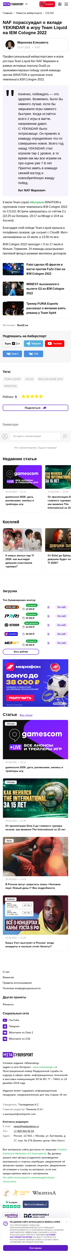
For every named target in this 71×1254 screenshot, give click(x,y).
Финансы (8, 1004)
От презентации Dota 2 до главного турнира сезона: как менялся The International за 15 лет (35, 827)
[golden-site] (21, 1193)
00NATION (10, 386)
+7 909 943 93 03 (24, 1131)
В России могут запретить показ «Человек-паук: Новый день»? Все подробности (33, 886)
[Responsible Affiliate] (36, 1216)
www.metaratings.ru (44, 1067)
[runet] (6, 1193)
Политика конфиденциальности (22, 988)
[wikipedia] (44, 1193)
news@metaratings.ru (26, 1126)
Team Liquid (12, 379)
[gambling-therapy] (11, 1216)
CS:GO (29, 379)
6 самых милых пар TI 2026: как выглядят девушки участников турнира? (19, 561)
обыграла (36, 202)
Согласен (35, 1248)
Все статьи (26, 715)
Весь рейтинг (21, 651)
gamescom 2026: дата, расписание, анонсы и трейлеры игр (19, 500)
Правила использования (17, 982)
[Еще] (66, 4)
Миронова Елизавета (32, 42)
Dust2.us (22, 325)
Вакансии (8, 977)
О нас (6, 971)
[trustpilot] (11, 1204)
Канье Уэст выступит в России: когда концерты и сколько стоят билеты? (29, 944)
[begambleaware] (36, 1204)
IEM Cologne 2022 (50, 379)
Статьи (10, 714)
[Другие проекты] (15, 4)
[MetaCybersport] (18, 1055)
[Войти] (60, 4)
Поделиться (32, 407)
